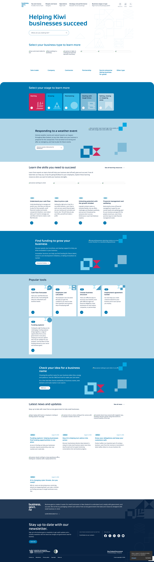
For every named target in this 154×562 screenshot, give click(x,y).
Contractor (69, 70)
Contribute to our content (86, 535)
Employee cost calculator (61, 293)
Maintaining (69, 96)
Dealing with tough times (87, 97)
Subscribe (33, 541)
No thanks (148, 558)
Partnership (86, 70)
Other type (121, 70)
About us (60, 557)
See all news (118, 404)
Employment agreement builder (113, 293)
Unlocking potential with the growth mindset (88, 202)
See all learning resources (113, 167)
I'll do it (134, 558)
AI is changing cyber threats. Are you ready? (44, 481)
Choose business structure (86, 293)
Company (51, 70)
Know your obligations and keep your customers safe (109, 439)
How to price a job (61, 201)
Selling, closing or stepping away (105, 98)
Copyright (53, 557)
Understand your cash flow (40, 201)
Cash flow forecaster (39, 292)
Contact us (31, 557)
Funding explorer (37, 325)
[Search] (66, 32)
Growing (51, 96)
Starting (33, 96)
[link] (37, 102)
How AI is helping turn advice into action (75, 439)
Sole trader (34, 70)
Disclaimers (38, 557)
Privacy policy (46, 557)
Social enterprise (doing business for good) (105, 72)
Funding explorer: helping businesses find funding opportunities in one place (44, 440)
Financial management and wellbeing (113, 202)
